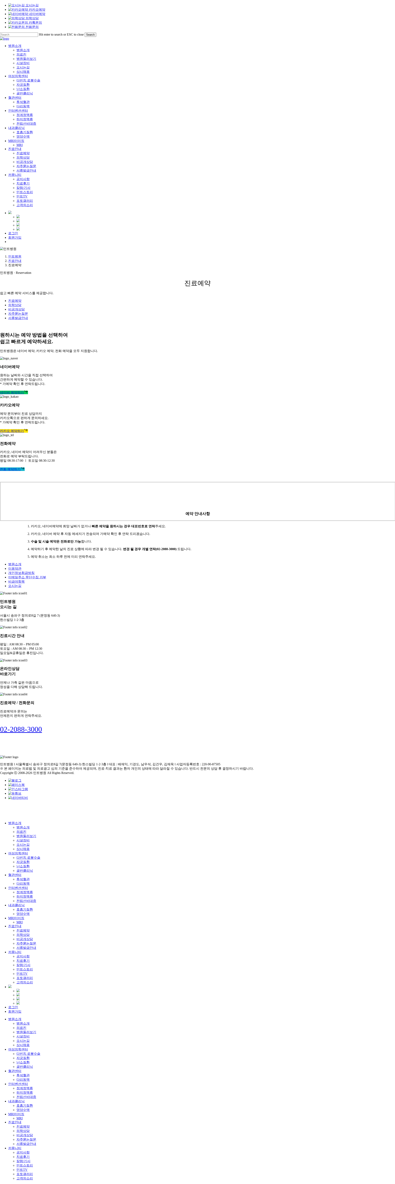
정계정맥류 (24, 892)
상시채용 (23, 849)
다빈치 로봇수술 (28, 857)
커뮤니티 (14, 952)
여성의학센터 (18, 853)
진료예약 (14, 300)
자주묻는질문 (18, 313)
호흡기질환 (24, 909)
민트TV (22, 973)
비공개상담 (16, 309)
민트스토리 (24, 969)
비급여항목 (16, 581)
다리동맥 (23, 883)
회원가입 (14, 1011)
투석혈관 (23, 879)
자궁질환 (23, 862)
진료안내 (14, 261)
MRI (19, 922)
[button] (14, 392)
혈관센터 (14, 875)
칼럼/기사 (23, 965)
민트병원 (14, 256)
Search (90, 34)
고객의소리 (24, 982)
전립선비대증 (26, 901)
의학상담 (14, 305)
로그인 (13, 1007)
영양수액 (23, 914)
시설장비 (23, 840)
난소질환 (23, 866)
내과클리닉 (16, 905)
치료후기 (23, 960)
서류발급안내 (18, 318)
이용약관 (14, 568)
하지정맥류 (24, 896)
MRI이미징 (16, 918)
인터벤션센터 (18, 888)
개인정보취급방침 (21, 573)
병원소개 (14, 564)
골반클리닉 (24, 870)
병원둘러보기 (26, 836)
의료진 (21, 831)
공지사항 (23, 956)
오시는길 (14, 586)
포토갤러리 (24, 978)
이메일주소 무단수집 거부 (27, 577)
